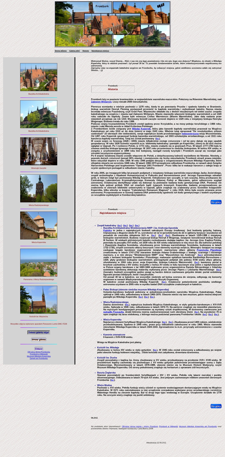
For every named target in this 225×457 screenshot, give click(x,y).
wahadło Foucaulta (113, 312)
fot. (157, 139)
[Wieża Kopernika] (38, 238)
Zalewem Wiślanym (101, 102)
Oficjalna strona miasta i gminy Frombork (140, 426)
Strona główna (61, 51)
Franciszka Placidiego (209, 250)
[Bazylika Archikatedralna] (38, 90)
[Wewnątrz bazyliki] (38, 164)
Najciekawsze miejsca (100, 51)
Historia (85, 51)
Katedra (107, 230)
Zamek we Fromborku (39, 358)
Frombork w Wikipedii (168, 426)
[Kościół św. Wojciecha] (38, 313)
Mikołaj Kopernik (141, 129)
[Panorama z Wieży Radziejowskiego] (38, 275)
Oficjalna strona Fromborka (39, 352)
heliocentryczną (190, 133)
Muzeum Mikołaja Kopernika (39, 356)
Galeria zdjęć (74, 51)
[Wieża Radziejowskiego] (38, 201)
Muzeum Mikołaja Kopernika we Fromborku (198, 426)
